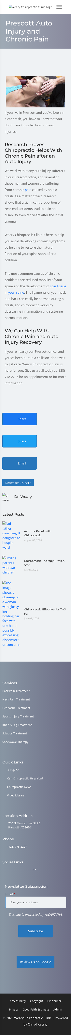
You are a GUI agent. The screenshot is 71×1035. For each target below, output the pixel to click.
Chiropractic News (19, 787)
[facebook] (14, 870)
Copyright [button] (36, 1001)
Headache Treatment (16, 708)
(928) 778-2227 (17, 846)
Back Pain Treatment (16, 691)
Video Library (15, 795)
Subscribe (35, 931)
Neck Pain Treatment (16, 699)
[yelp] (24, 870)
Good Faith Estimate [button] (36, 1009)
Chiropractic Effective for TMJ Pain (45, 611)
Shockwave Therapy (15, 742)
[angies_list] (34, 870)
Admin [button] (57, 1009)
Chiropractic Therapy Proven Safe (44, 563)
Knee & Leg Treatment (17, 725)
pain (28, 190)
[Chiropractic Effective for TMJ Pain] (11, 613)
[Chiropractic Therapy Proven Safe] (11, 565)
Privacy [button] (13, 1009)
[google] (4, 870)
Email (21, 463)
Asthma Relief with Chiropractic (37, 533)
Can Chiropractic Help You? (25, 778)
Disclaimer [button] (54, 1001)
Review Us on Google (35, 962)
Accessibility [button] (18, 1001)
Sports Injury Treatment (18, 716)
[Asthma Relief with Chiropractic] (11, 535)
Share (21, 419)
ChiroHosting (38, 1024)
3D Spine (13, 770)
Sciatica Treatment (14, 733)
